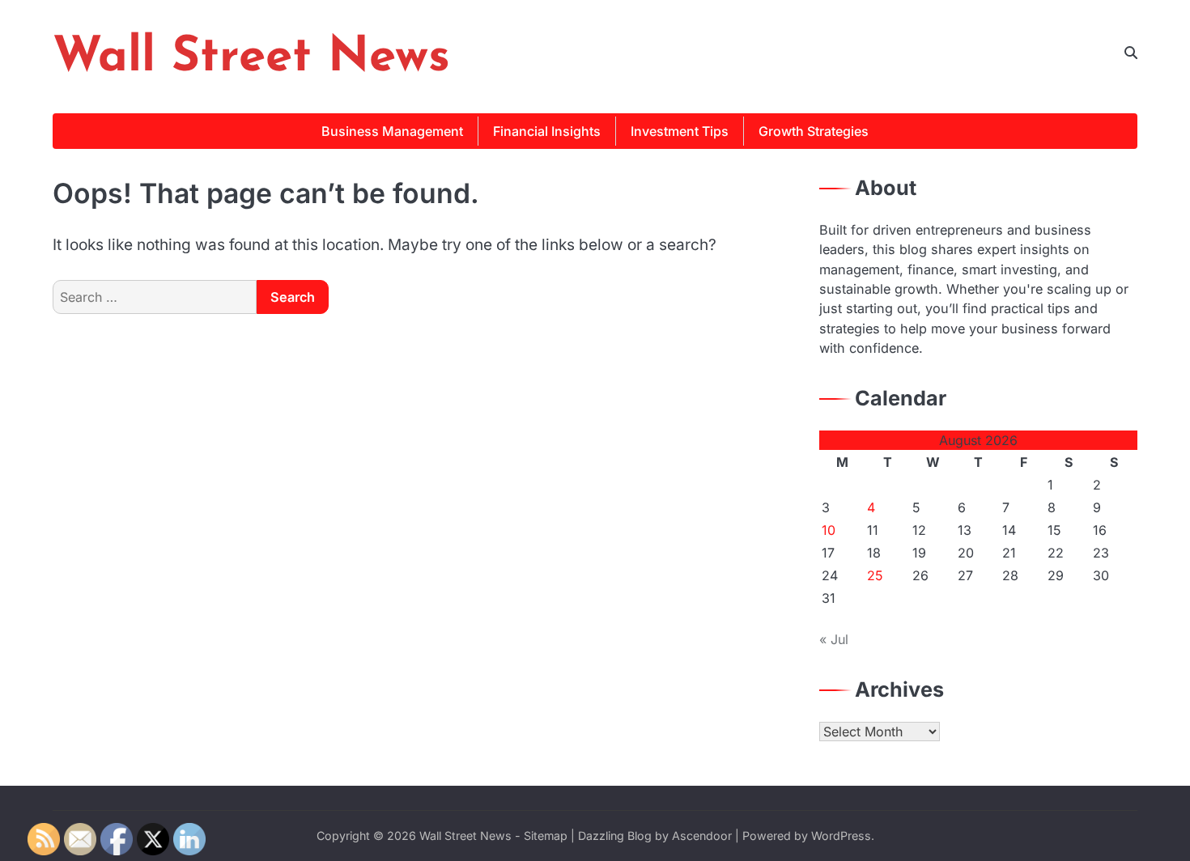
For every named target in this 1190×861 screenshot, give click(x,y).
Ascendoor (702, 835)
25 (875, 575)
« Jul (833, 639)
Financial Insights (547, 131)
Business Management (392, 131)
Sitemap (545, 835)
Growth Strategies (814, 131)
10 (828, 530)
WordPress (841, 835)
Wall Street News (251, 58)
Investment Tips (680, 131)
